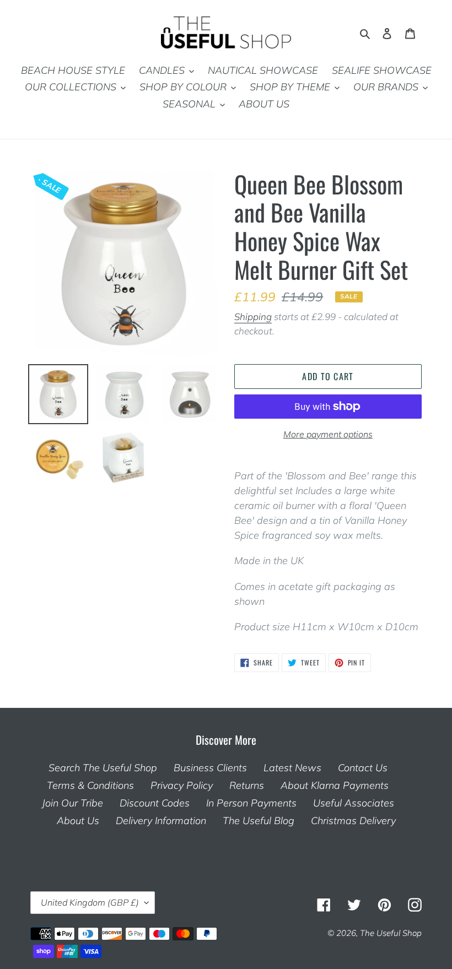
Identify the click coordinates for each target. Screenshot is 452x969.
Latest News (292, 767)
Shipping (253, 316)
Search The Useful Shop (103, 767)
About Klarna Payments (335, 785)
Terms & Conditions (90, 785)
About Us (78, 820)
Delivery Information (161, 820)
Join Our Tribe (72, 803)
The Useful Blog (258, 820)
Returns (246, 785)
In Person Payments (251, 803)
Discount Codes (155, 803)
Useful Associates (353, 803)
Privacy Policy (181, 785)
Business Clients (210, 767)
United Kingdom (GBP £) (90, 902)
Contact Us (363, 767)
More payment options (328, 434)
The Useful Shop (391, 933)
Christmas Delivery (353, 820)
